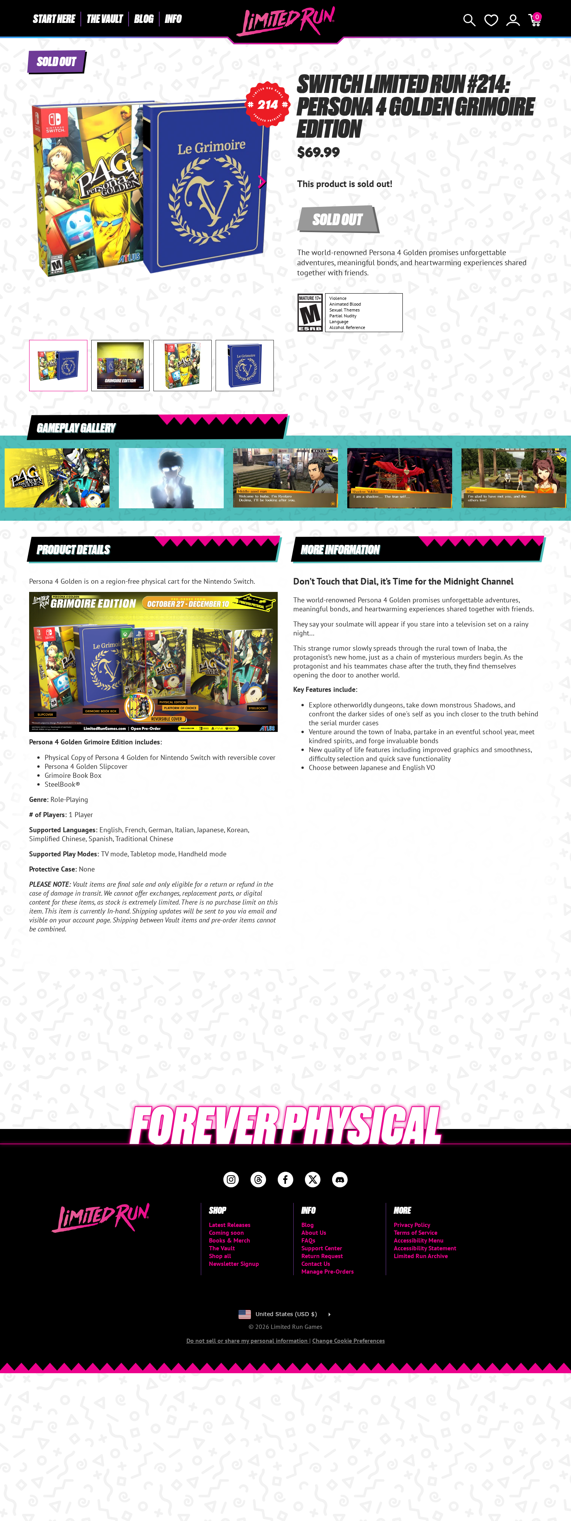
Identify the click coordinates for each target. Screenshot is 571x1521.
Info (173, 18)
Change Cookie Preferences (348, 1340)
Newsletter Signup (234, 1263)
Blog (143, 18)
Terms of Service (415, 1232)
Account (513, 20)
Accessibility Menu (419, 1240)
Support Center (321, 1248)
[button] (41, 181)
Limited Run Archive (421, 1256)
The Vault (105, 18)
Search (470, 20)
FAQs (308, 1240)
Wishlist (491, 20)
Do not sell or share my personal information (247, 1340)
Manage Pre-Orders (327, 1271)
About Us (313, 1232)
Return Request (322, 1256)
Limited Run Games (285, 21)
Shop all (220, 1256)
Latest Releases (230, 1225)
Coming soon (226, 1232)
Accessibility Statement (425, 1248)
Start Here (54, 18)
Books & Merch (229, 1240)
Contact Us (315, 1263)
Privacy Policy (412, 1225)
